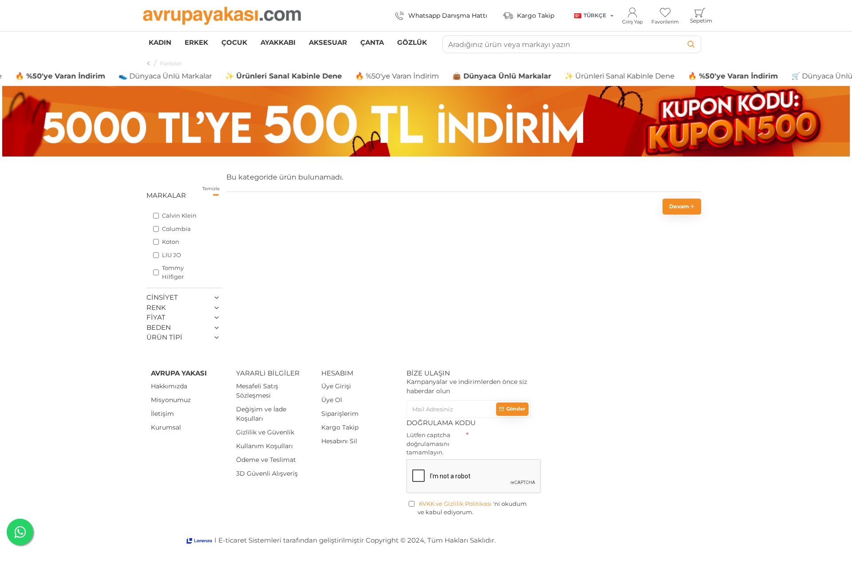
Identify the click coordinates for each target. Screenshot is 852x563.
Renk (156, 307)
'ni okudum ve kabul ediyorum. (472, 508)
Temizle (211, 189)
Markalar (166, 195)
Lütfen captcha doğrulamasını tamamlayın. (428, 443)
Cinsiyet (162, 297)
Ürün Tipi (164, 337)
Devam (679, 206)
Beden (158, 327)
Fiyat (156, 317)
